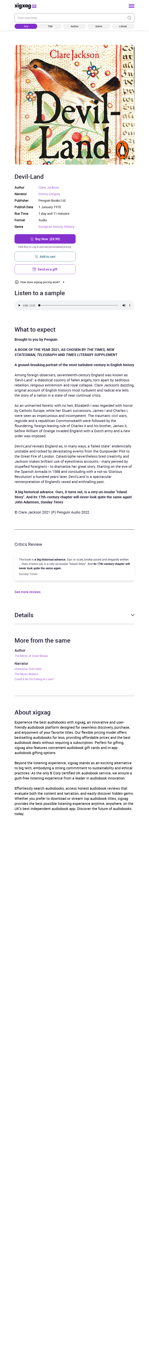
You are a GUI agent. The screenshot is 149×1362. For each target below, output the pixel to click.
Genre (98, 26)
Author (74, 26)
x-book (123, 26)
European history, (51, 226)
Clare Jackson (49, 187)
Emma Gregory (49, 194)
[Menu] (131, 6)
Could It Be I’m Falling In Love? (34, 679)
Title (50, 26)
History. (69, 226)
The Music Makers (26, 674)
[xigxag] (25, 6)
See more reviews (28, 592)
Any (26, 26)
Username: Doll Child (28, 669)
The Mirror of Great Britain (31, 656)
